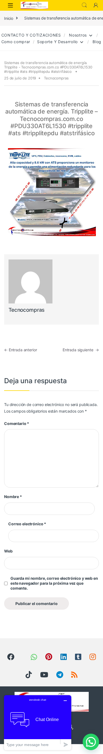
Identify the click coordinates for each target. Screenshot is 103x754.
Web (8, 551)
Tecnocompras (56, 78)
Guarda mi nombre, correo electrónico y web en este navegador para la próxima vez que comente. (54, 583)
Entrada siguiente (81, 349)
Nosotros (77, 35)
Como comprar (15, 41)
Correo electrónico (27, 523)
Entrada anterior (20, 349)
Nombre (13, 496)
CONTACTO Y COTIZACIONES (30, 35)
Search (84, 5)
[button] (91, 742)
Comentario (16, 423)
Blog (96, 41)
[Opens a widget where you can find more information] (37, 722)
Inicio (8, 18)
